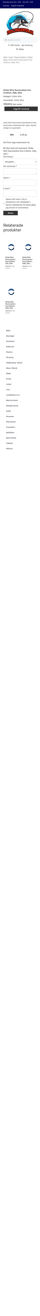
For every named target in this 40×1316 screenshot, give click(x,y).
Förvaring (9, 357)
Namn (6, 178)
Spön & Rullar (11, 438)
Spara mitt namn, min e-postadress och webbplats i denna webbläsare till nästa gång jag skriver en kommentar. (21, 203)
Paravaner (10, 416)
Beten (8, 330)
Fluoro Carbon (20, 57)
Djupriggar (10, 336)
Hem (5, 57)
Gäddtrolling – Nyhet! (14, 363)
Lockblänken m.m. (13, 395)
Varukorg (28, 45)
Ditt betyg (8, 157)
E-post (7, 188)
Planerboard (11, 422)
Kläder (8, 373)
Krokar (8, 379)
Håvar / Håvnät (11, 368)
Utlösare (9, 449)
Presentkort (10, 427)
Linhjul (8, 384)
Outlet (8, 411)
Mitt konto (15, 45)
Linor (11, 57)
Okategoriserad (12, 406)
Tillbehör (9, 443)
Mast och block (12, 400)
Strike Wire (17, 96)
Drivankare (10, 341)
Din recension (10, 166)
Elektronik (10, 347)
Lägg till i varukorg (21, 109)
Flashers (9, 352)
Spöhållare (10, 432)
